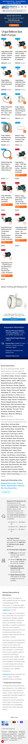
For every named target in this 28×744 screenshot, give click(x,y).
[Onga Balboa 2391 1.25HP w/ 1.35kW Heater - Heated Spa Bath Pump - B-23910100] (7, 43)
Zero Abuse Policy (11, 488)
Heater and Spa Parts (10, 728)
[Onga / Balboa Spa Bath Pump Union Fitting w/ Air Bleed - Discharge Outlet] (21, 99)
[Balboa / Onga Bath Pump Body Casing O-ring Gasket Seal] (21, 127)
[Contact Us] (2, 741)
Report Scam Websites (7, 735)
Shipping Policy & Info (12, 356)
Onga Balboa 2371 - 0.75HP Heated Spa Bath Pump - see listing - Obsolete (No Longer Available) (6, 268)
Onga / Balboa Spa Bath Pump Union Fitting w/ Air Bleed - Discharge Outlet (20, 111)
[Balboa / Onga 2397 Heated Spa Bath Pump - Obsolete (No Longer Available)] (21, 188)
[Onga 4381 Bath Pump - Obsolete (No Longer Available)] (7, 187)
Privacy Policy (21, 734)
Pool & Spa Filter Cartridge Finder (9, 734)
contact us (6, 610)
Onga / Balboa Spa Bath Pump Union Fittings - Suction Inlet (6, 138)
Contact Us (14, 25)
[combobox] (14, 11)
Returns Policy (12, 486)
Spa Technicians (21, 737)
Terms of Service (5, 738)
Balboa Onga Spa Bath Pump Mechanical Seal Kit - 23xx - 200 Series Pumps (6, 111)
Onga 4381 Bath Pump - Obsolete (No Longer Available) (6, 198)
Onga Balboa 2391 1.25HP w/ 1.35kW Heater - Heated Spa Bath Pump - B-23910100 (7, 55)
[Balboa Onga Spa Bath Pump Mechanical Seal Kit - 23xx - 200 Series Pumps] (7, 99)
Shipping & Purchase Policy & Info (9, 737)
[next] (25, 306)
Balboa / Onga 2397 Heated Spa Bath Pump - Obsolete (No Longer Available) (20, 199)
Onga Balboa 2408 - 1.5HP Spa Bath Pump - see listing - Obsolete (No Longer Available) (20, 167)
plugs (13, 553)
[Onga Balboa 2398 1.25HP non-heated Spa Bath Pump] (7, 72)
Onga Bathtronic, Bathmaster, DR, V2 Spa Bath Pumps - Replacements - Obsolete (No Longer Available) (6, 233)
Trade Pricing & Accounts (16, 738)
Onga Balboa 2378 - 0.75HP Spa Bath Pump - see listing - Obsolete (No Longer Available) (21, 232)
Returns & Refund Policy (18, 735)
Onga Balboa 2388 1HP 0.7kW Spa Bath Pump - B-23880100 (20, 83)
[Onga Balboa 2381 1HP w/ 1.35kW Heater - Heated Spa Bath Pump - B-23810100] (21, 43)
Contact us (6, 674)
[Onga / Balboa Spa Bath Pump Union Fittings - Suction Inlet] (7, 127)
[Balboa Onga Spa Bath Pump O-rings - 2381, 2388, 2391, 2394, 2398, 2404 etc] (7, 154)
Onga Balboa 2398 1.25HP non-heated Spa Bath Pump (6, 83)
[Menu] (25, 7)
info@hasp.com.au (13, 731)
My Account (4, 731)
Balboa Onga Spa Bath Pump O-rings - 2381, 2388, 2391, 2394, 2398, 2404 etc (6, 166)
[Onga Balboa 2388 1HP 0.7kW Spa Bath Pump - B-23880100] (21, 72)
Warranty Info (5, 740)
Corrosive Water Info (13, 732)
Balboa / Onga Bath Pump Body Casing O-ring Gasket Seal (20, 138)
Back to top (14, 717)
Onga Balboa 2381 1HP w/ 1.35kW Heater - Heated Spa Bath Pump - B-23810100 (21, 55)
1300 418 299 (22, 731)
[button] (22, 7)
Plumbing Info (22, 732)
